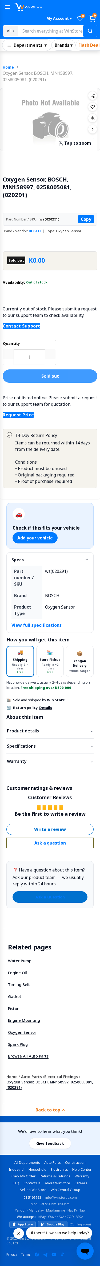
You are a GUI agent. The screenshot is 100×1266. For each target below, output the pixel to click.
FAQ (16, 1183)
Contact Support (21, 326)
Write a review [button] (50, 829)
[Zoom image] (92, 118)
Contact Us (32, 1183)
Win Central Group (65, 1189)
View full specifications (36, 625)
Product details (50, 731)
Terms (26, 1254)
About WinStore (57, 1183)
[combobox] (57, 31)
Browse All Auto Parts (28, 1056)
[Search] (90, 31)
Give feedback (50, 1143)
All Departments (27, 1162)
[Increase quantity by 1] (50, 354)
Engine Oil (17, 972)
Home (8, 67)
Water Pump (19, 960)
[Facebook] (36, 1254)
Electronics (59, 1169)
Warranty (50, 761)
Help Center (81, 1169)
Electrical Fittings (61, 1076)
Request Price (18, 415)
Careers (80, 1183)
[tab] (20, 661)
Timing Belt (19, 984)
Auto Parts (31, 1076)
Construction (75, 1162)
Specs (17, 560)
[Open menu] (7, 7)
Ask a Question (50, 897)
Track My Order (23, 1176)
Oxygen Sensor (22, 1032)
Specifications (50, 746)
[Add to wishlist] (92, 106)
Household (37, 1169)
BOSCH (35, 230)
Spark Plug (18, 1044)
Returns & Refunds (55, 1176)
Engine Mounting (24, 1020)
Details (45, 707)
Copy (86, 219)
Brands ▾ (64, 45)
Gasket (14, 996)
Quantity (11, 343)
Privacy (11, 1254)
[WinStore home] (55, 7)
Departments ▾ (30, 45)
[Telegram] (45, 1254)
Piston (13, 1008)
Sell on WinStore (33, 1189)
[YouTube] (53, 1254)
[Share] (92, 95)
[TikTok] (62, 1254)
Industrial (16, 1169)
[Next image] (92, 129)
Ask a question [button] (50, 843)
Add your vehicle (35, 538)
